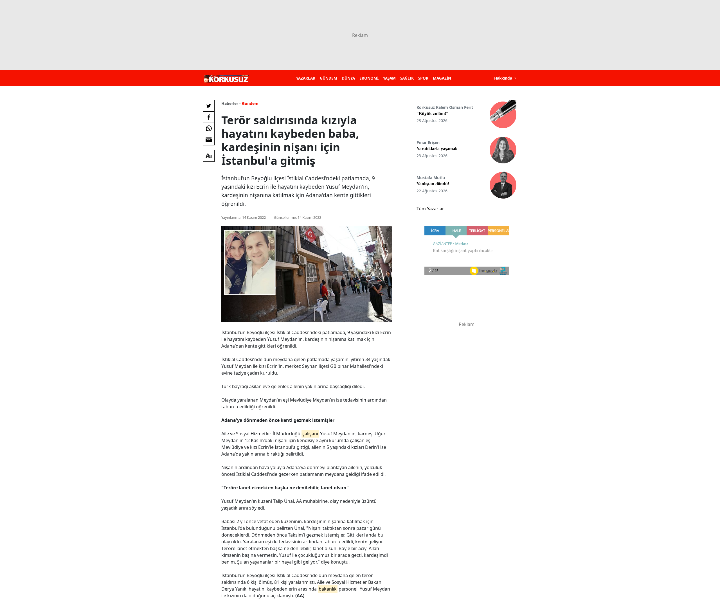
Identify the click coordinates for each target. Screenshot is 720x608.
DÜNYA (348, 78)
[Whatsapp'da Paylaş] (208, 128)
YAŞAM (389, 78)
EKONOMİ (369, 78)
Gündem (250, 103)
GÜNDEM (328, 78)
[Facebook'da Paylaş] (208, 117)
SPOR (423, 78)
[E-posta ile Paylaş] (208, 139)
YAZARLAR (305, 78)
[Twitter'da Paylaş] (208, 105)
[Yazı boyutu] (208, 155)
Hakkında (503, 78)
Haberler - (231, 103)
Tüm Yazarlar (430, 209)
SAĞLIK (407, 78)
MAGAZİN (442, 78)
